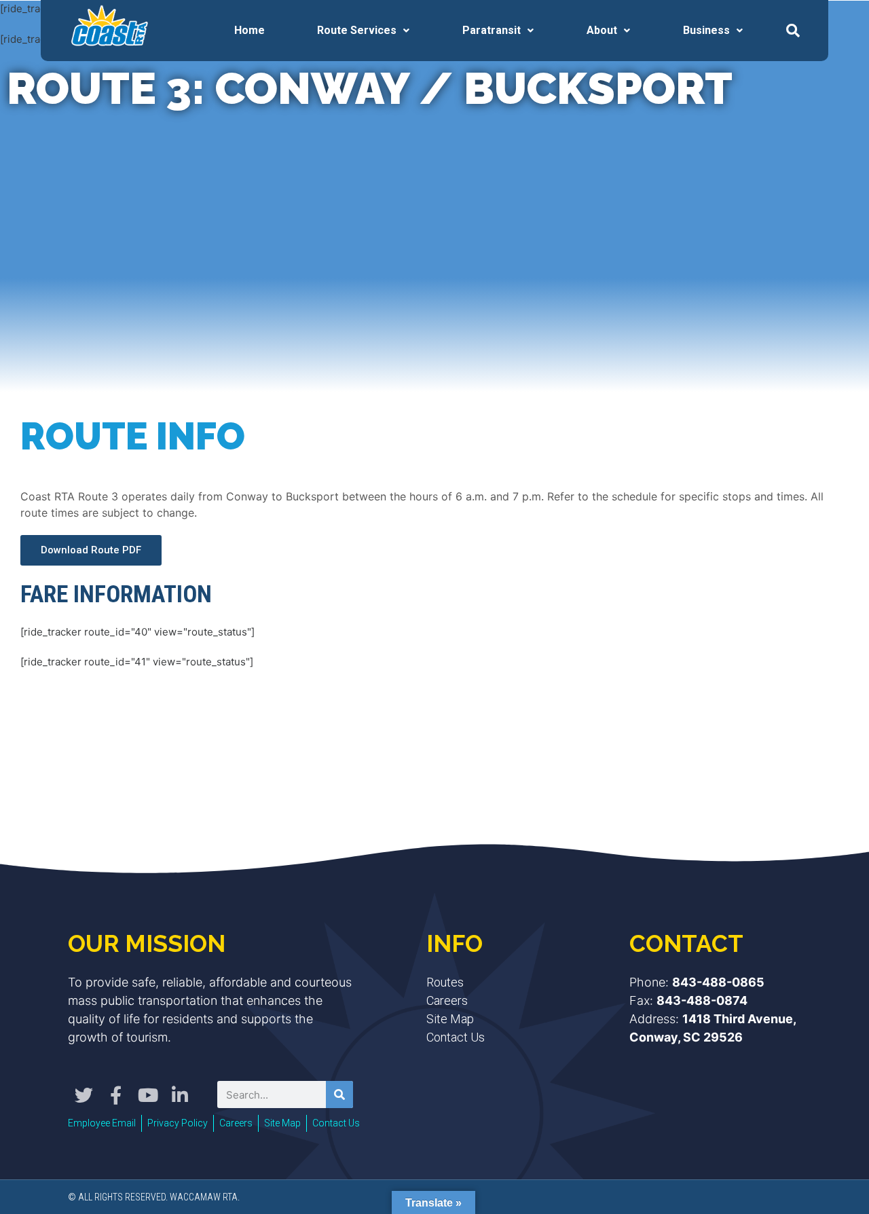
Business (706, 30)
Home (249, 30)
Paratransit (491, 30)
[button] (793, 30)
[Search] (339, 1094)
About (602, 30)
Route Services (356, 30)
